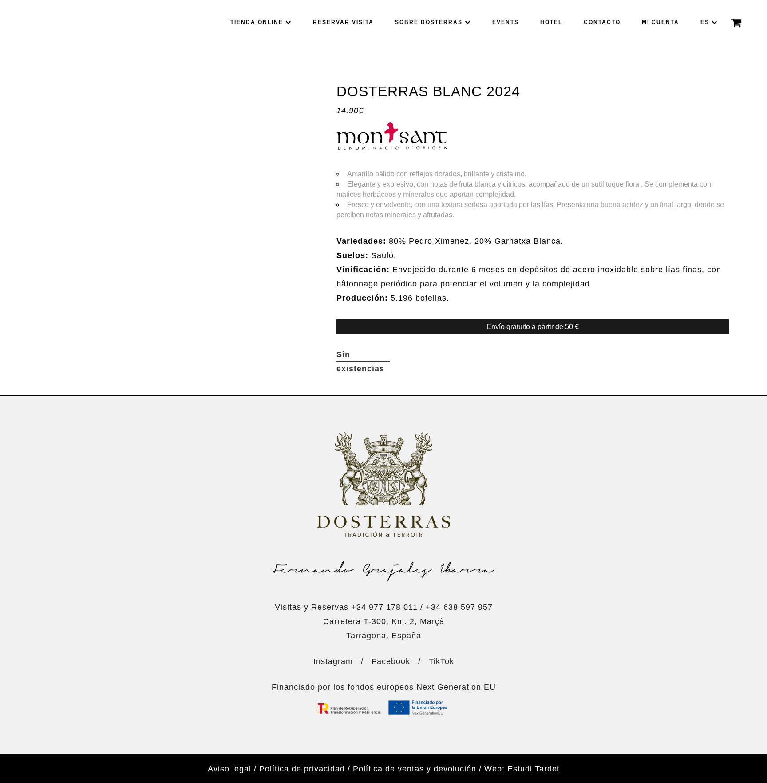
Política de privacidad (302, 768)
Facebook (391, 661)
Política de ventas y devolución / (417, 768)
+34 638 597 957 (459, 607)
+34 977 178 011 (384, 607)
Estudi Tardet (533, 768)
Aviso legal (229, 768)
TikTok (441, 661)
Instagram (333, 661)
